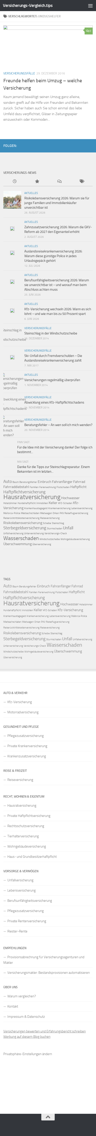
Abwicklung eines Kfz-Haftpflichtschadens (54, 402)
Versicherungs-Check (55, 533)
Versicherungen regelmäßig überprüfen (52, 380)
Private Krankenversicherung (27, 746)
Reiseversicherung (50, 518)
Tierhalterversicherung (23, 836)
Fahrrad (79, 482)
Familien (34, 487)
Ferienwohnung (47, 487)
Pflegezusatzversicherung (25, 736)
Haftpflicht (78, 487)
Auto (7, 481)
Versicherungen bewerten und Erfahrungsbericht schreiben (44, 1031)
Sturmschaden (54, 528)
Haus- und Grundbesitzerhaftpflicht (32, 857)
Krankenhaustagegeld (36, 508)
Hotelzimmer (10, 503)
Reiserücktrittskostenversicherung (21, 518)
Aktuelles (31, 193)
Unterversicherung (34, 533)
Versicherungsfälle (19, 73)
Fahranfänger (62, 482)
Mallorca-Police (11, 513)
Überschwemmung (17, 544)
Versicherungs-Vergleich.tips (27, 5)
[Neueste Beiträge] (14, 181)
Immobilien (42, 503)
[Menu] (90, 5)
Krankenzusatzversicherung (26, 756)
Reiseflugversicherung (76, 513)
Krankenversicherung (59, 508)
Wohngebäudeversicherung (75, 539)
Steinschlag (58, 523)
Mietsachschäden (30, 513)
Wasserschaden (21, 538)
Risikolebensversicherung (22, 523)
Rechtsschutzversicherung (25, 826)
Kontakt (12, 1006)
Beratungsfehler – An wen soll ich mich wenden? (58, 425)
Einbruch (44, 482)
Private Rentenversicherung (26, 921)
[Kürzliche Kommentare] (59, 181)
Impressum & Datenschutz (26, 1017)
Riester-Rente (17, 931)
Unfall (68, 527)
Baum (16, 482)
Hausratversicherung (32, 497)
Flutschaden (63, 487)
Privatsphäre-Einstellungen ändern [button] (27, 1054)
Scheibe (47, 523)
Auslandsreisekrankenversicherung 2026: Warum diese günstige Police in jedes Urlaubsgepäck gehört (53, 256)
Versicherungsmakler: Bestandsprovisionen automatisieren (48, 973)
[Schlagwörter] (81, 181)
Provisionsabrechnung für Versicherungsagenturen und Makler (43, 960)
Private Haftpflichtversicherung (28, 816)
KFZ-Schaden (65, 503)
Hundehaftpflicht (27, 503)
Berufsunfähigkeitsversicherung (29, 901)
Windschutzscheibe (50, 539)
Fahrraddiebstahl (16, 487)
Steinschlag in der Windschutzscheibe (50, 333)
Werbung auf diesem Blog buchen (26, 1037)
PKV (62, 513)
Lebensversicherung (81, 508)
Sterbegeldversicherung (24, 527)
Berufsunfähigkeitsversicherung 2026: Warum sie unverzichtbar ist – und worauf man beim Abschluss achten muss (56, 285)
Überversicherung (41, 544)
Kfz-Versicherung (70, 610)
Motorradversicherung (23, 712)
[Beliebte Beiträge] (37, 181)
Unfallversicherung (13, 533)
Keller (53, 503)
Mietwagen (46, 513)
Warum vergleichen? (21, 996)
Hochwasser (70, 498)
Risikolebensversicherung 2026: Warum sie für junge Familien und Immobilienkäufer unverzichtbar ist (56, 203)
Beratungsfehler (28, 482)
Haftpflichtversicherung (24, 491)
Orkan (56, 513)
